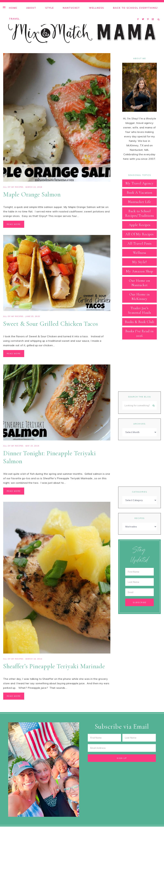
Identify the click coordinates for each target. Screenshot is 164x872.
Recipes (140, 518)
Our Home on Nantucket (139, 283)
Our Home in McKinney (139, 296)
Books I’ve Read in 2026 (139, 333)
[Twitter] (144, 15)
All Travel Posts (139, 243)
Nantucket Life (139, 202)
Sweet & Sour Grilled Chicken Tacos (50, 323)
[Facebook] (139, 15)
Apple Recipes (139, 225)
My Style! (139, 262)
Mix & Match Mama (82, 32)
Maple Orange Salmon (32, 194)
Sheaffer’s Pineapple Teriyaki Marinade (54, 666)
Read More (14, 224)
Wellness (139, 253)
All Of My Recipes (13, 187)
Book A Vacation (139, 192)
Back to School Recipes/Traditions (139, 213)
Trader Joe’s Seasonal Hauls (139, 310)
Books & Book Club (139, 322)
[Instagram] (153, 15)
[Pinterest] (149, 15)
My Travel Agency (140, 183)
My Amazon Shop (139, 271)
